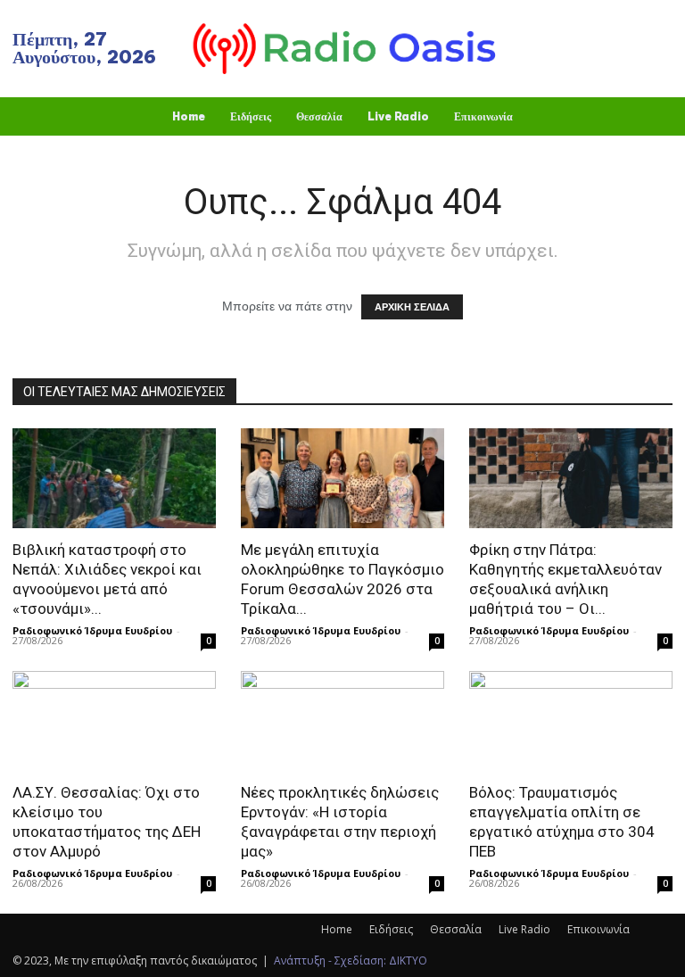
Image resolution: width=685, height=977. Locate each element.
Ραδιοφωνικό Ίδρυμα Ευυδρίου (92, 630)
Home (336, 929)
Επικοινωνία (598, 929)
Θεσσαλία (456, 929)
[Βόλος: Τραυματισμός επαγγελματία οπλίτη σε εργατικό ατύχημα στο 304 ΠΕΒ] (571, 721)
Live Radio (524, 929)
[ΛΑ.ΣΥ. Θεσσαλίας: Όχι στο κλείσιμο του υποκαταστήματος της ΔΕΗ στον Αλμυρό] (114, 721)
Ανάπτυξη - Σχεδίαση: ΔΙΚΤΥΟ (350, 960)
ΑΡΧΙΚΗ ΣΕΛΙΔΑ (412, 307)
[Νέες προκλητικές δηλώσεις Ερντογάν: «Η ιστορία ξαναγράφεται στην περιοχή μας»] (342, 721)
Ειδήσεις (391, 929)
